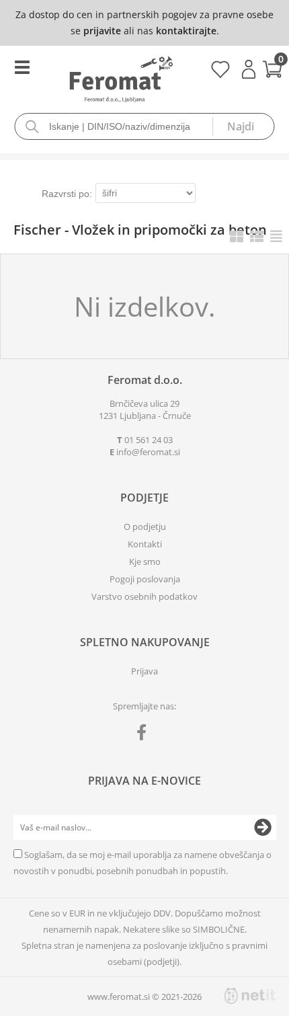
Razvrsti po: (67, 193)
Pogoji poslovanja (145, 579)
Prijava (248, 69)
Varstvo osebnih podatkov (144, 596)
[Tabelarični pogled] (276, 236)
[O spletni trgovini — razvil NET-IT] (250, 996)
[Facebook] (144, 735)
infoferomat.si (148, 452)
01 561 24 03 (148, 440)
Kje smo (145, 561)
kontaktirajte (186, 30)
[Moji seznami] (220, 74)
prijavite (102, 30)
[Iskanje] (243, 126)
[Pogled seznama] (256, 236)
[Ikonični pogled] (236, 236)
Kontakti (145, 544)
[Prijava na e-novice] (263, 828)
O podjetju (145, 526)
